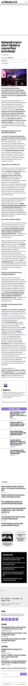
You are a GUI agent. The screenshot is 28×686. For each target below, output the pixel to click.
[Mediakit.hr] (2, 58)
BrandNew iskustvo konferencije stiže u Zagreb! (11, 650)
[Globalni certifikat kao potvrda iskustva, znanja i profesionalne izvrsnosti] (5, 424)
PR (10, 427)
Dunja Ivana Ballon (16, 201)
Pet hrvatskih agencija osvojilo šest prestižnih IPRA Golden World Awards (18, 432)
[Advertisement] (14, 20)
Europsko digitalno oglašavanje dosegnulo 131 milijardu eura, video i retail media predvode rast (18, 442)
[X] (5, 66)
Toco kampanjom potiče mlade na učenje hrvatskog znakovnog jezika (18, 451)
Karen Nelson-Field (8, 324)
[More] (20, 66)
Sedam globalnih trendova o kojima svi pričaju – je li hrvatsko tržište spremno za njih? (18, 414)
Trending (3, 664)
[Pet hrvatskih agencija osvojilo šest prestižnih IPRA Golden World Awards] (5, 433)
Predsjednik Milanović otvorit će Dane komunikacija (20, 539)
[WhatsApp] (11, 66)
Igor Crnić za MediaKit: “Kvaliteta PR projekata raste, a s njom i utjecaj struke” (13, 656)
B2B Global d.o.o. (13, 684)
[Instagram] (6, 619)
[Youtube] (7, 399)
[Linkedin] (14, 66)
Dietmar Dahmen (6, 361)
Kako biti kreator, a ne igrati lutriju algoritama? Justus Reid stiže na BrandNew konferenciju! (14, 662)
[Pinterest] (8, 66)
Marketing (5, 55)
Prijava (23, 674)
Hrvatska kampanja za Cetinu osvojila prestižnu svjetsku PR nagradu (12, 524)
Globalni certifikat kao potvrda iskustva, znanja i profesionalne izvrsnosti (17, 424)
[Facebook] (2, 66)
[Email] (17, 66)
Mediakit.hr (10, 57)
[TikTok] (13, 619)
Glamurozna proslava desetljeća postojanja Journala (7, 544)
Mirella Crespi (10, 349)
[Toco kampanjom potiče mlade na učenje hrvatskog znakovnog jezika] (5, 452)
